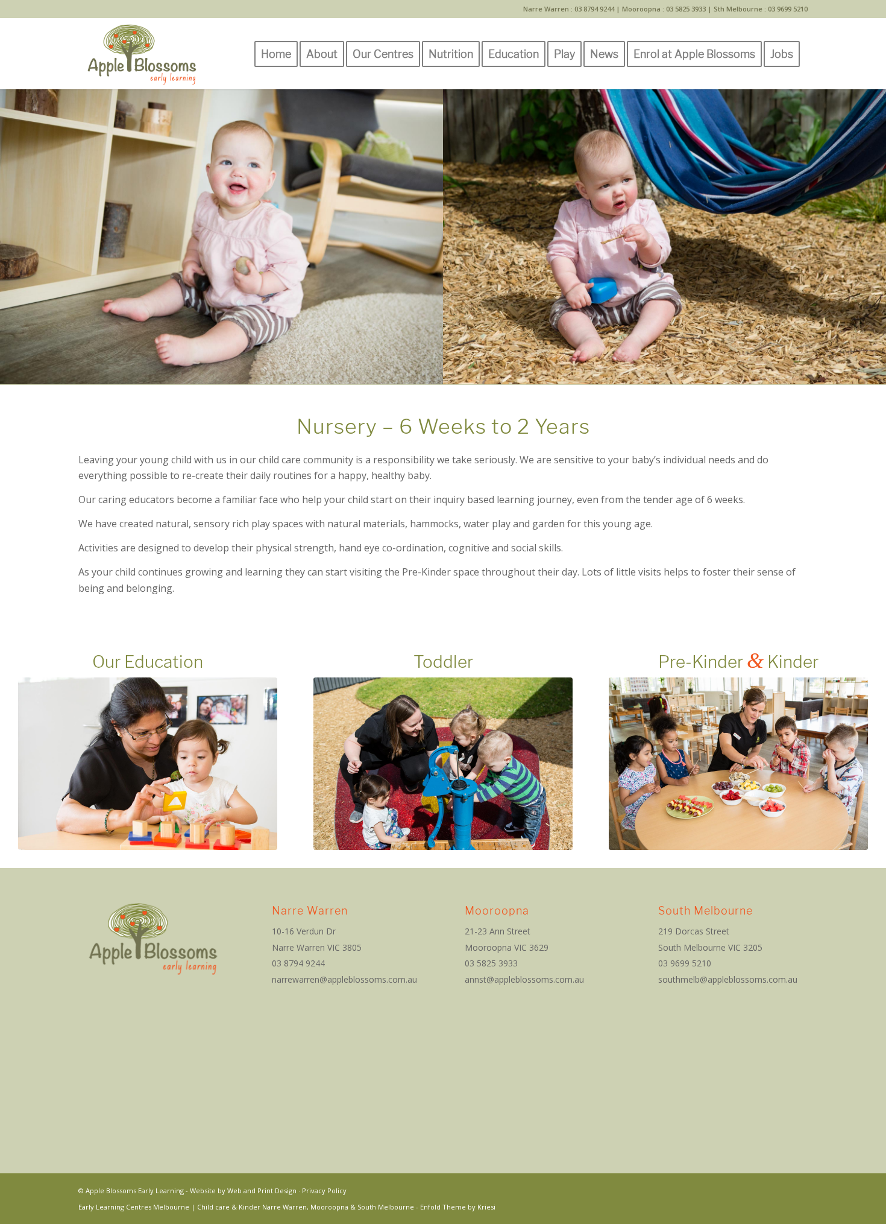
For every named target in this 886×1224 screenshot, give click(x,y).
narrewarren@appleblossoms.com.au (344, 979)
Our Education (147, 662)
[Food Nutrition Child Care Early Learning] (738, 764)
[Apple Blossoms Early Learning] (142, 53)
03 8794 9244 (594, 8)
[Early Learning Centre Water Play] (443, 764)
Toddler (443, 662)
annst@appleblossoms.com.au (524, 979)
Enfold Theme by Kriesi (457, 1206)
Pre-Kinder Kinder (738, 662)
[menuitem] (276, 53)
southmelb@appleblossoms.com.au (727, 979)
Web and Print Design (262, 1190)
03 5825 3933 (686, 8)
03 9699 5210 (788, 8)
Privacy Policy (324, 1190)
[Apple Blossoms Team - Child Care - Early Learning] (147, 764)
